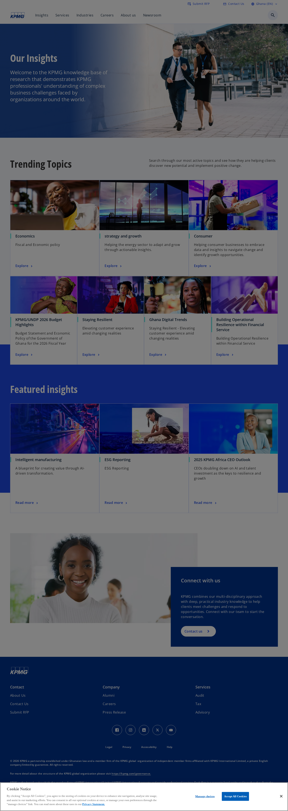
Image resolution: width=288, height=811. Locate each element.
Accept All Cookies (235, 796)
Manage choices (205, 796)
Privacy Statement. (93, 804)
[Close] (281, 796)
